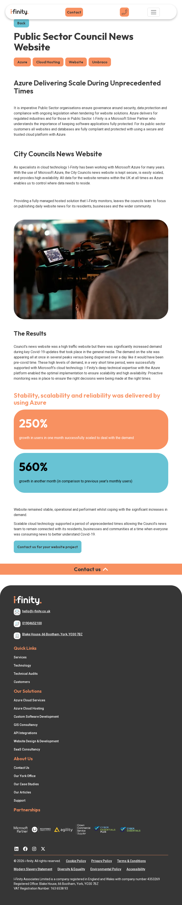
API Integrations (25, 733)
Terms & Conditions (131, 861)
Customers (22, 682)
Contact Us (21, 768)
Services (20, 657)
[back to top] (175, 882)
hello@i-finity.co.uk (36, 611)
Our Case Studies (26, 784)
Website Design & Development (36, 741)
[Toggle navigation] (153, 12)
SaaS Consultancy (27, 749)
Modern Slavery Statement (33, 869)
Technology (22, 665)
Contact (74, 12)
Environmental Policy (105, 869)
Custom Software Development (36, 716)
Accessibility (136, 869)
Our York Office (25, 776)
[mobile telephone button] (124, 12)
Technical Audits (26, 673)
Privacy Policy (101, 861)
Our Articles (22, 792)
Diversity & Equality (71, 869)
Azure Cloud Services (29, 700)
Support (19, 800)
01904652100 (32, 623)
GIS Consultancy (26, 725)
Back (21, 23)
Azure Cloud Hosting (29, 708)
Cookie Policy (76, 861)
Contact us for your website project (47, 547)
